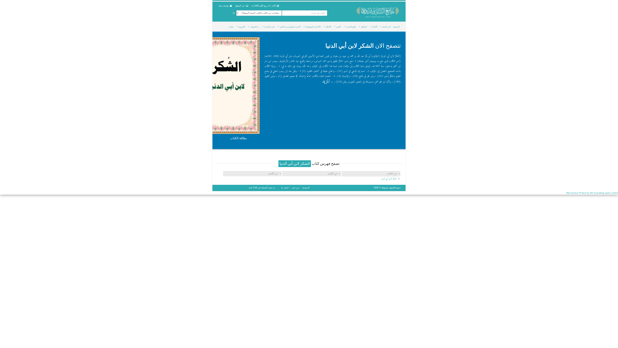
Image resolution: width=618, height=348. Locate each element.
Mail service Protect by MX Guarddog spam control (592, 193)
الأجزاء (374, 27)
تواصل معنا (224, 6)
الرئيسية (396, 27)
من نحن (295, 188)
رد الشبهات (254, 27)
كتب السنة (386, 27)
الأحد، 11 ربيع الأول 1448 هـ (264, 6)
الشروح (242, 27)
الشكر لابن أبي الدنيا (349, 45)
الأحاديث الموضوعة (313, 27)
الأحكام (328, 27)
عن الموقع (240, 6)
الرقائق (364, 27)
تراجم (231, 27)
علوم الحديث (351, 27)
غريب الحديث (269, 27)
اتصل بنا (285, 188)
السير (338, 27)
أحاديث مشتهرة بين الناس (290, 27)
